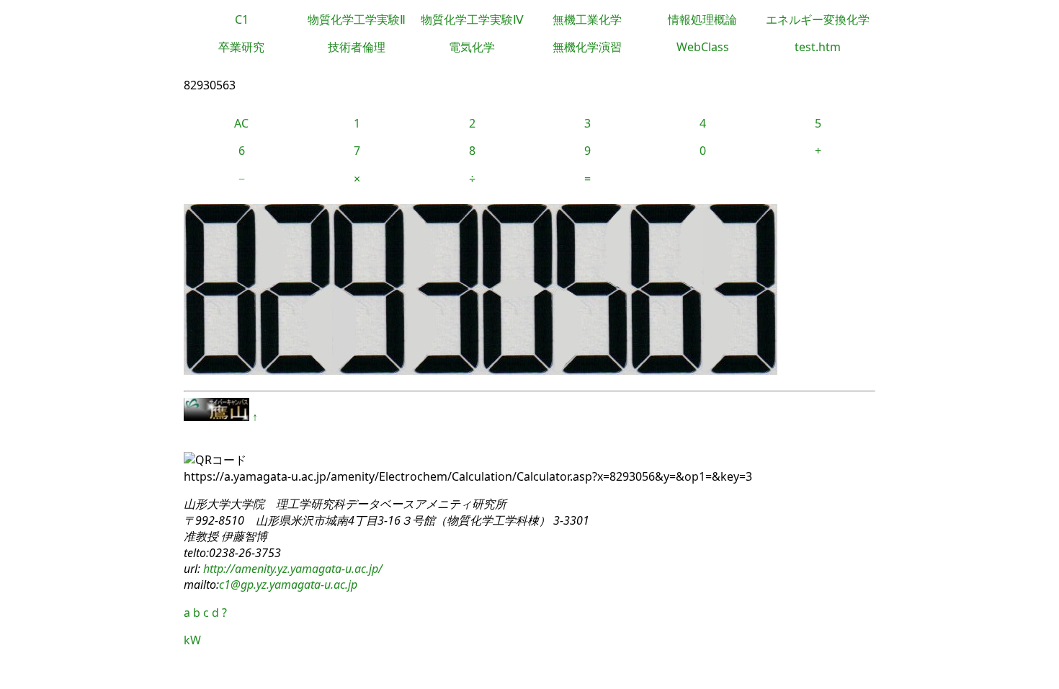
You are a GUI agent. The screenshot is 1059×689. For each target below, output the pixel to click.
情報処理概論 (702, 19)
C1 (242, 19)
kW (192, 640)
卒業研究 (241, 47)
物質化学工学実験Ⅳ (472, 19)
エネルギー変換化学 (818, 19)
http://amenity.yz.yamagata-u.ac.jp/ (291, 569)
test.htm (818, 47)
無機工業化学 (587, 19)
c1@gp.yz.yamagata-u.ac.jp (288, 584)
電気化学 (472, 47)
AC (241, 123)
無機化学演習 (587, 47)
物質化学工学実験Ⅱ (357, 19)
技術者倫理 (356, 47)
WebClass (702, 47)
